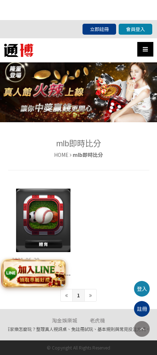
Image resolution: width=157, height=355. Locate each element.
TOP (142, 329)
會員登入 (135, 29)
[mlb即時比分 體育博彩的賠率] (43, 220)
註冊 (142, 308)
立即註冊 (99, 29)
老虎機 (97, 320)
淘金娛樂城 (64, 320)
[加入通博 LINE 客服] (34, 274)
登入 (142, 288)
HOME (61, 154)
